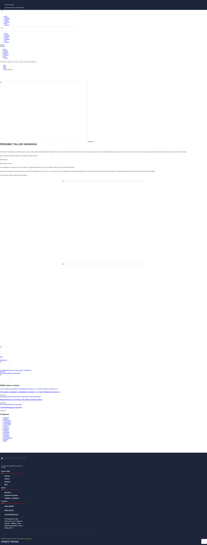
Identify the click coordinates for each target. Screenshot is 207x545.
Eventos (6, 430)
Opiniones (6, 435)
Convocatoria (7, 425)
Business (5, 419)
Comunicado (7, 422)
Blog (4, 66)
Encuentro (6, 427)
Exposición (6, 432)
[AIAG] (2, 45)
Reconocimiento (7, 438)
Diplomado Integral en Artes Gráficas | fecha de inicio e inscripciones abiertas (21, 399)
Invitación (6, 433)
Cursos (5, 426)
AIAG (1, 356)
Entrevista (6, 429)
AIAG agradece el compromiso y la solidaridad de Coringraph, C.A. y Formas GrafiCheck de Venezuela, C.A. (30, 392)
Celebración (7, 420)
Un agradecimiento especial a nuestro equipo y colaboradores (15, 370)
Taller (4, 68)
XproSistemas (28, 538)
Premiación (6, 436)
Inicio (4, 65)
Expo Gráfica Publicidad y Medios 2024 (10, 373)
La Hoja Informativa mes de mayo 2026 (11, 407)
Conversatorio (7, 423)
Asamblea (6, 417)
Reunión (5, 439)
